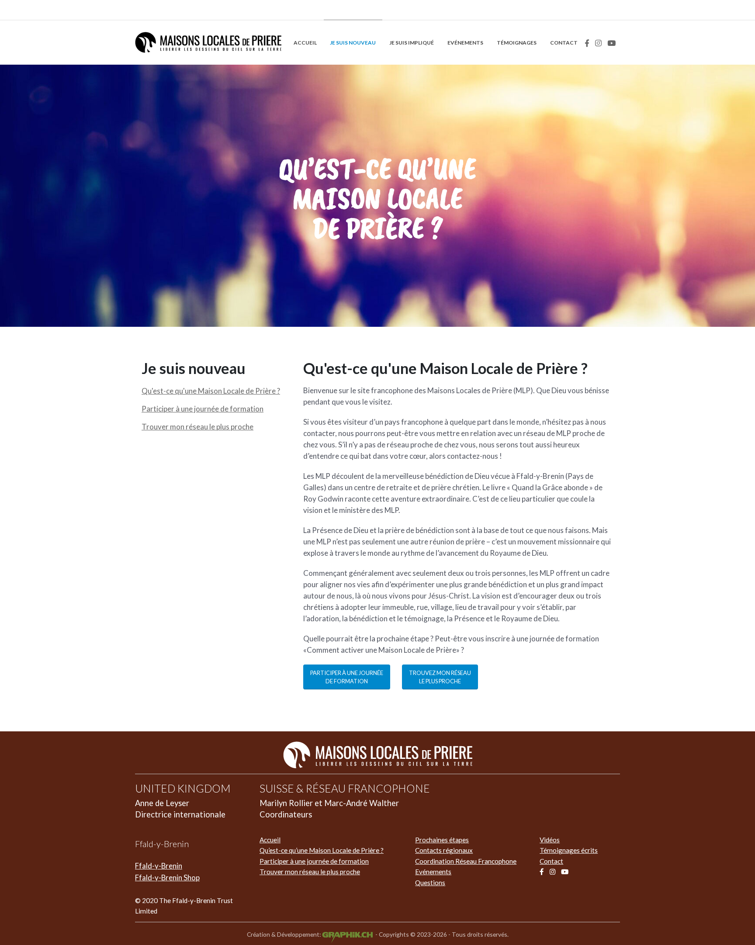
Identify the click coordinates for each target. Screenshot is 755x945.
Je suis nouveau (353, 42)
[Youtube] (611, 43)
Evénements (465, 42)
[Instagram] (598, 43)
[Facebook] (587, 43)
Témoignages (517, 42)
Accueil (305, 42)
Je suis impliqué (411, 42)
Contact (564, 42)
